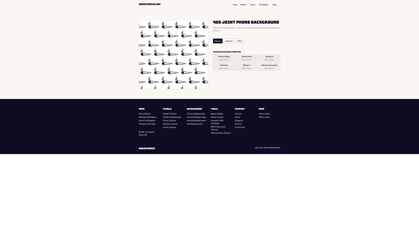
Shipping (239, 120)
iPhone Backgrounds (196, 114)
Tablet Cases (264, 117)
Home (235, 5)
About (237, 117)
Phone (252, 5)
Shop (274, 5)
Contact (238, 114)
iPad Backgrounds (195, 124)
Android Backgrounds (196, 117)
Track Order (240, 127)
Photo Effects (145, 114)
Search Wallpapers (147, 120)
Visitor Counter (169, 120)
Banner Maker (217, 114)
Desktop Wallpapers (147, 117)
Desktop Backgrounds (196, 120)
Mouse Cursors (217, 117)
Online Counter (169, 127)
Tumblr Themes (170, 114)
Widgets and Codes (147, 124)
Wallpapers (263, 5)
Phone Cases (264, 114)
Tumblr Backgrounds (172, 117)
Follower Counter (170, 124)
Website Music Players (221, 133)
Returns (238, 124)
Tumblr (243, 5)
